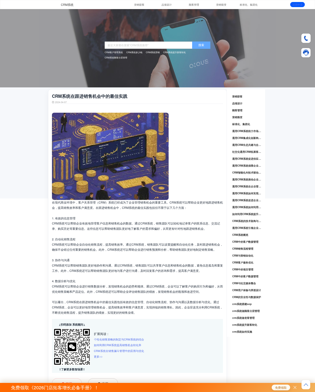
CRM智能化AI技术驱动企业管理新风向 (247, 172)
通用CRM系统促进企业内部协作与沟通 (247, 200)
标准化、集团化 (249, 4)
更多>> (98, 356)
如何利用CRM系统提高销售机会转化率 (117, 345)
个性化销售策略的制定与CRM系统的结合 (119, 339)
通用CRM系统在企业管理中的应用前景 (247, 186)
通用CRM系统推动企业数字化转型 (247, 179)
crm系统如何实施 (242, 331)
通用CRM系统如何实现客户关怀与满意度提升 (247, 193)
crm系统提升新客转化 (244, 324)
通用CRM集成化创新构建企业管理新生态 (247, 138)
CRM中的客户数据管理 (245, 241)
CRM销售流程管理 (242, 248)
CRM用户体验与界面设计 (246, 290)
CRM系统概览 (240, 235)
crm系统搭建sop (242, 304)
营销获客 (139, 4)
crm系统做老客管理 (243, 318)
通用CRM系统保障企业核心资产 (247, 165)
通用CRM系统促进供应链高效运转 (247, 158)
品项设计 (167, 4)
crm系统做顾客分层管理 (246, 311)
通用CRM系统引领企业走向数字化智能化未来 (247, 228)
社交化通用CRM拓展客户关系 (247, 151)
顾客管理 (194, 4)
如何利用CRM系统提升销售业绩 (247, 214)
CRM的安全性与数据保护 (246, 297)
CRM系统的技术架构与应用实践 (247, 221)
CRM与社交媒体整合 (244, 283)
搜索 (201, 45)
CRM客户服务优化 (242, 262)
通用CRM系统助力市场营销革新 (247, 131)
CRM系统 (67, 5)
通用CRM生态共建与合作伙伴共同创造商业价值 (247, 145)
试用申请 (297, 4)
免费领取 (281, 387)
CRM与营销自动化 (242, 255)
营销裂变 (221, 4)
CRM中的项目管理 (242, 269)
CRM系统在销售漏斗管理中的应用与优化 (119, 351)
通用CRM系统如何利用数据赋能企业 (247, 207)
